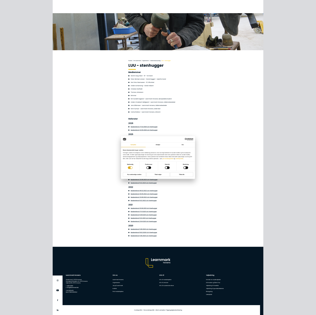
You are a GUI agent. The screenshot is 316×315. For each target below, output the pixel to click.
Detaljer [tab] (158, 144)
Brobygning (209, 291)
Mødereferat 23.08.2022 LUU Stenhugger (144, 197)
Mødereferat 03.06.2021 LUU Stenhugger (144, 208)
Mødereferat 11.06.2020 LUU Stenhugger (144, 236)
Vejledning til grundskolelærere (215, 288)
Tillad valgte (158, 174)
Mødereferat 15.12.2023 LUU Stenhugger (144, 183)
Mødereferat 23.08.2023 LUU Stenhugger (144, 180)
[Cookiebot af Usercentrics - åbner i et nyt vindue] (186, 139)
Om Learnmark (137, 60)
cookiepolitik (179, 158)
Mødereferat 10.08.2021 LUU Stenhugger (144, 215)
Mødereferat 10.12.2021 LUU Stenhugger (143, 218)
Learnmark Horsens (118, 279)
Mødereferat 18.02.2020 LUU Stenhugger (144, 232)
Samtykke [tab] (133, 144)
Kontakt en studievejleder (213, 279)
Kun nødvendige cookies (134, 174)
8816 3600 (70, 286)
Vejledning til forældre (212, 285)
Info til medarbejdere (165, 279)
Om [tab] (183, 144)
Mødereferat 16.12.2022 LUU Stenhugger (144, 200)
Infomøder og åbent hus (213, 282)
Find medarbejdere (118, 291)
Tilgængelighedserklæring (174, 310)
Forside (130, 60)
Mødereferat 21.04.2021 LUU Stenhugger (144, 221)
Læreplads (209, 294)
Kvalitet (115, 288)
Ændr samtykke (160, 310)
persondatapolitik (168, 158)
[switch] (148, 167)
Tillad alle (181, 174)
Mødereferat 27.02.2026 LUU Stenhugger (144, 127)
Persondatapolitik (149, 310)
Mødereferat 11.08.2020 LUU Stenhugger (144, 229)
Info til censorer (163, 282)
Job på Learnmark (118, 285)
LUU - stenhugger (166, 60)
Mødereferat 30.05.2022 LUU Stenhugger (144, 194)
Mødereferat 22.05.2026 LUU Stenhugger (144, 130)
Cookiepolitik (138, 310)
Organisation (145, 60)
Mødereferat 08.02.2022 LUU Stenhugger (144, 191)
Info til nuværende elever (166, 285)
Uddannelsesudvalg (155, 60)
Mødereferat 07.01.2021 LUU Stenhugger (144, 212)
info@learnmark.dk (73, 287)
